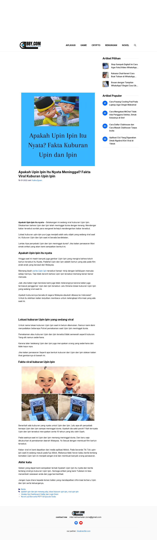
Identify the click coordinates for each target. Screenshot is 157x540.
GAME (83, 45)
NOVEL (125, 45)
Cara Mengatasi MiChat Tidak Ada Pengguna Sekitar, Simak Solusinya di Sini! (123, 114)
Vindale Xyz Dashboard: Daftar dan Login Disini (39, 494)
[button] (135, 45)
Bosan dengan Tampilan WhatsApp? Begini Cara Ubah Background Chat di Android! (124, 85)
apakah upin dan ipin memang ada (34, 492)
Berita (23, 489)
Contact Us (115, 37)
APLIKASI (71, 45)
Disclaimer (76, 37)
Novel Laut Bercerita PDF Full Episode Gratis (38, 497)
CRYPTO (96, 45)
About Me (102, 37)
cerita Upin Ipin (40, 271)
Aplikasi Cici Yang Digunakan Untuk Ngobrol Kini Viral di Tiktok (122, 140)
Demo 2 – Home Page (59, 37)
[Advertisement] (78, 17)
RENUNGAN (111, 45)
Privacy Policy (40, 37)
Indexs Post (89, 37)
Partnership (129, 37)
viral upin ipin (73, 492)
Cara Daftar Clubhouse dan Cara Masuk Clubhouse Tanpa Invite (123, 127)
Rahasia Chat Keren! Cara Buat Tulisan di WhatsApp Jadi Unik (123, 76)
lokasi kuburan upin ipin (58, 492)
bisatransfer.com (83, 531)
